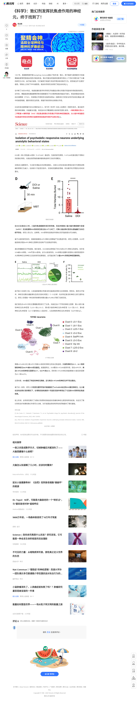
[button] (120, 19)
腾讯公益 (65, 687)
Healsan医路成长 (19, 509)
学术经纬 (16, 492)
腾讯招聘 (58, 687)
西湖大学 (16, 561)
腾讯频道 (79, 687)
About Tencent (24, 687)
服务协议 (32, 687)
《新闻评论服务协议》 (41, 621)
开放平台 (45, 687)
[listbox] (49, 528)
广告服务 (52, 687)
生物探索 (16, 544)
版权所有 (52, 696)
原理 (14, 526)
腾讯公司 (46, 696)
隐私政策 (39, 687)
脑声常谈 (16, 579)
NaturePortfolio (18, 474)
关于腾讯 (15, 687)
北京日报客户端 (18, 614)
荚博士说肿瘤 (24, 457)
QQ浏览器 (72, 687)
